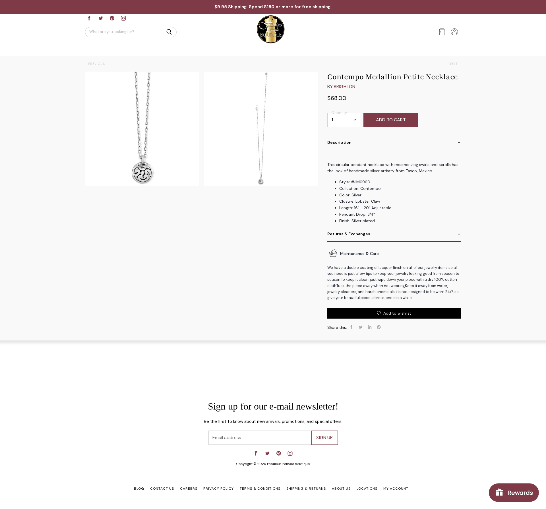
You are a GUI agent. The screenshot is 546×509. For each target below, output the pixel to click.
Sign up (324, 438)
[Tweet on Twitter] (360, 327)
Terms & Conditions (260, 488)
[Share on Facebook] (351, 327)
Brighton (344, 87)
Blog (139, 488)
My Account (395, 488)
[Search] (169, 32)
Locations (367, 488)
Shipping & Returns (306, 488)
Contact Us (162, 488)
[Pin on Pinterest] (378, 327)
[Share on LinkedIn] (369, 327)
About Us (341, 488)
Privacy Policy (218, 488)
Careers (188, 488)
